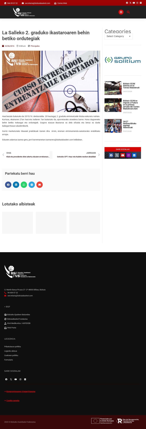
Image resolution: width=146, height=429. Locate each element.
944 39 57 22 (12, 3)
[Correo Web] (55, 3)
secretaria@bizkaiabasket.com (37, 3)
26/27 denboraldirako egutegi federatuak (129, 124)
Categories (118, 31)
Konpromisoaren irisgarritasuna (20, 391)
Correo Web (62, 3)
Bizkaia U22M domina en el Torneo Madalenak (131, 85)
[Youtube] (122, 155)
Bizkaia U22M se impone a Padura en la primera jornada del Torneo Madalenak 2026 (131, 105)
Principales (35, 46)
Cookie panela (12, 400)
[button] (8, 185)
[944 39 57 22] (5, 3)
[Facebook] (111, 155)
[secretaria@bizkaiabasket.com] (23, 3)
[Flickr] (134, 155)
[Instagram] (128, 155)
